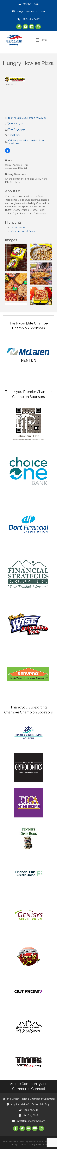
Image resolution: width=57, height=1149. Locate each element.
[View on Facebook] (7, 152)
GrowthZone (41, 1144)
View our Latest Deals (23, 231)
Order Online (18, 227)
